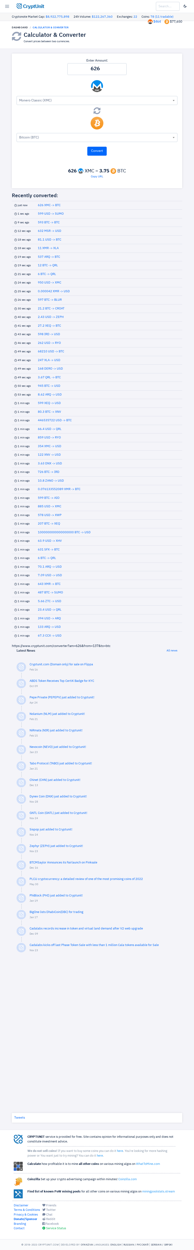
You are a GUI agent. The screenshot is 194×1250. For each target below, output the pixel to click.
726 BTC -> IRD (48, 472)
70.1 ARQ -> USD (50, 566)
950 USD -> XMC (49, 282)
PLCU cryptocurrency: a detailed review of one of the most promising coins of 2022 (86, 879)
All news (172, 650)
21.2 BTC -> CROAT (51, 308)
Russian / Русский (136, 1244)
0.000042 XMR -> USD (54, 291)
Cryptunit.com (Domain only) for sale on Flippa (61, 664)
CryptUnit (33, 6)
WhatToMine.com (148, 1164)
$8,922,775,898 (57, 16)
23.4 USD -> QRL (50, 609)
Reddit (50, 1219)
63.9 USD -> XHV (50, 540)
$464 (157, 21)
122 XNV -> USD (49, 454)
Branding (20, 1223)
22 (135, 16)
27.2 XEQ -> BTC (49, 325)
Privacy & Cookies (26, 1214)
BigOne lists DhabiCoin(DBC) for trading (56, 912)
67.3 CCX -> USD (50, 635)
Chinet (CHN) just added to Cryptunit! (55, 780)
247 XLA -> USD (49, 360)
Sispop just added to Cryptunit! (51, 829)
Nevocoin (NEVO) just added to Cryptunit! (58, 747)
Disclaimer (21, 1205)
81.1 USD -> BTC (49, 239)
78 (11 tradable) (161, 16)
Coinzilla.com (127, 1179)
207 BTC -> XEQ (49, 523)
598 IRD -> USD (49, 334)
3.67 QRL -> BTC (49, 377)
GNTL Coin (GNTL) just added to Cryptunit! (58, 813)
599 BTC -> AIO (48, 498)
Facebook (52, 1223)
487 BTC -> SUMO (50, 592)
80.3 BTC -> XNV (49, 411)
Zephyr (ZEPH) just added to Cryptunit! (56, 846)
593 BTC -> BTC (49, 222)
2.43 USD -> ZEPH (51, 317)
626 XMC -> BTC (49, 205)
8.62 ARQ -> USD (50, 394)
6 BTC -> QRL (47, 274)
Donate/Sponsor (25, 1219)
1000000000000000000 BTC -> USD (64, 532)
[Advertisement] (97, 1031)
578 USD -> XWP (50, 515)
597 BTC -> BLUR (50, 299)
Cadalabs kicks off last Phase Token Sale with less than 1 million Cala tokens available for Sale (94, 945)
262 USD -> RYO (49, 343)
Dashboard (20, 27)
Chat (49, 1214)
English (115, 1244)
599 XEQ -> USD (49, 403)
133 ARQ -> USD (49, 627)
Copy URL (97, 176)
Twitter (50, 1210)
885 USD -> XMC (49, 506)
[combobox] (97, 100)
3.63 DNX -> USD (50, 463)
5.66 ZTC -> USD (49, 601)
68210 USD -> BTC (51, 351)
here (120, 1151)
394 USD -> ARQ (49, 618)
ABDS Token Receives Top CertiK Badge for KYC (62, 681)
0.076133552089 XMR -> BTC (59, 489)
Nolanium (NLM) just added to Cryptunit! (57, 714)
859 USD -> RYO (49, 437)
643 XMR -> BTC (49, 584)
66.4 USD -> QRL (50, 429)
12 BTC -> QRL (48, 265)
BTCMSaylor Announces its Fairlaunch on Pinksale (63, 862)
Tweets (19, 1117)
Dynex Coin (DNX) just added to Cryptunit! (58, 796)
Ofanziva (87, 1244)
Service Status (55, 1228)
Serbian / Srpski (162, 1244)
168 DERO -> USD (50, 368)
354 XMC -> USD (49, 446)
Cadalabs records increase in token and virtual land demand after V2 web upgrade (86, 928)
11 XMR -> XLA (48, 248)
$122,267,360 (102, 16)
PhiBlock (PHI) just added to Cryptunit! (56, 895)
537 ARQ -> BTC (49, 256)
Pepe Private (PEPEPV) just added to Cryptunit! (62, 697)
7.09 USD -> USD (50, 575)
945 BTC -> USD (49, 386)
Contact (19, 1228)
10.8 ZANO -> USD (51, 480)
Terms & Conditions (27, 1210)
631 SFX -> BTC (49, 549)
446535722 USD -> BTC (55, 420)
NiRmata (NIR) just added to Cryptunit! (56, 730)
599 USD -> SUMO (51, 213)
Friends (50, 1205)
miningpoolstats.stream (158, 1191)
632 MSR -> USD (49, 231)
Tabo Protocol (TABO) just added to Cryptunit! (61, 763)
